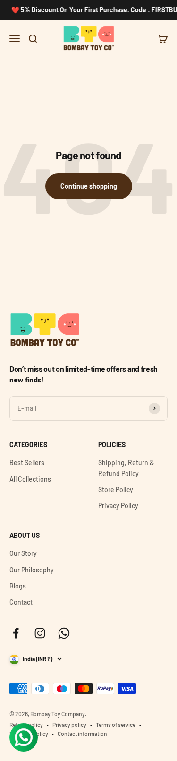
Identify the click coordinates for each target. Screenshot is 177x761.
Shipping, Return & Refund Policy (126, 467)
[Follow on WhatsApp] (64, 633)
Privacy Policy (118, 506)
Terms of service (115, 724)
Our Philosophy (31, 570)
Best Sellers (26, 462)
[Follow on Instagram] (40, 633)
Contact (21, 602)
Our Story (23, 553)
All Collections (30, 479)
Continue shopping (88, 186)
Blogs (17, 586)
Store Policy (115, 489)
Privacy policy (69, 724)
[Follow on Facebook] (15, 633)
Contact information (82, 733)
